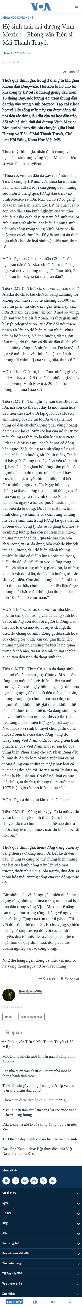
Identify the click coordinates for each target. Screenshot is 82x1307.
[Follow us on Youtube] (24, 1181)
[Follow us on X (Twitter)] (15, 1181)
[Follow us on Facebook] (6, 1181)
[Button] (71, 72)
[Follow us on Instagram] (34, 1181)
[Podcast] (43, 1181)
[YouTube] (34, 1302)
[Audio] (53, 1302)
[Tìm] (70, 1302)
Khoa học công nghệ (17, 17)
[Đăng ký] (53, 1181)
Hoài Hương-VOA (16, 53)
